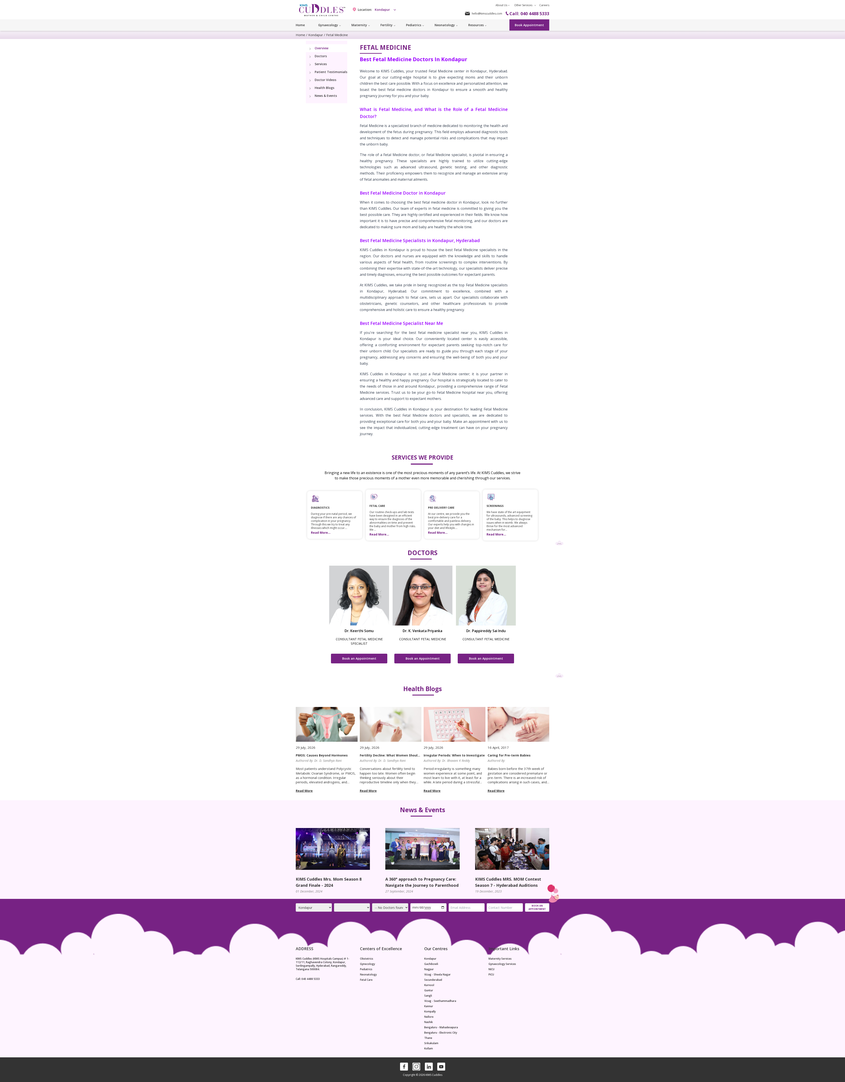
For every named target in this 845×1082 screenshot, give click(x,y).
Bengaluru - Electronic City (440, 1032)
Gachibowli (431, 964)
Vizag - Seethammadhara (440, 1001)
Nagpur (429, 969)
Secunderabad (433, 980)
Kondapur (315, 35)
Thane (428, 1038)
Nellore (429, 1017)
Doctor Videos (325, 80)
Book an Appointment (359, 658)
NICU (491, 969)
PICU (491, 974)
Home (300, 25)
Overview (321, 48)
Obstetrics (366, 959)
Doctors (321, 56)
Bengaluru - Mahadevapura (441, 1027)
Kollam (428, 1048)
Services (321, 64)
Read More (304, 791)
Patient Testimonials (331, 72)
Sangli (428, 995)
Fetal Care (366, 980)
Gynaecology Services (502, 964)
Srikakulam (431, 1043)
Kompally (430, 1011)
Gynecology (367, 964)
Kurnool (429, 985)
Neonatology (368, 974)
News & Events (326, 96)
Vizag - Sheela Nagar (437, 974)
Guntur (428, 990)
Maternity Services (500, 959)
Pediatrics (366, 969)
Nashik (428, 1022)
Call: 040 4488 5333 (308, 979)
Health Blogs (324, 88)
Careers (544, 5)
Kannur (428, 1006)
